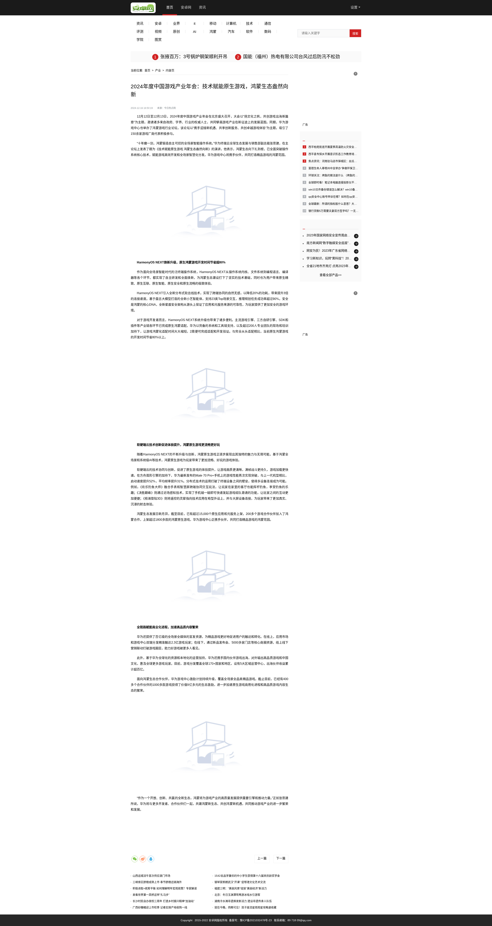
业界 (176, 24)
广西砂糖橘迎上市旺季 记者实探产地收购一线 (160, 907)
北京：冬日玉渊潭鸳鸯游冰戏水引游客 (237, 894)
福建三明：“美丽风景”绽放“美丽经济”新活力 (240, 888)
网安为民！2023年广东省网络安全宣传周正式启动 (341, 250)
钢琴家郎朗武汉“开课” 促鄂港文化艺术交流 (240, 882)
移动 (212, 24)
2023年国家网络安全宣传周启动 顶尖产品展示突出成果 (344, 235)
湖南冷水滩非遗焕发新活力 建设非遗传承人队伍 (243, 901)
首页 (169, 7)
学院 (139, 40)
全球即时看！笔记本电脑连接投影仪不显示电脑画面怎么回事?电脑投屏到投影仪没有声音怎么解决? (333, 182)
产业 (158, 70)
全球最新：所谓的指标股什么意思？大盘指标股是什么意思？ (333, 203)
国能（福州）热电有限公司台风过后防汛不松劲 (291, 56)
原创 (176, 32)
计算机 (231, 24)
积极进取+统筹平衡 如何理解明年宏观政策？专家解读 (165, 888)
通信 (267, 24)
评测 (139, 32)
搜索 (355, 33)
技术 (249, 24)
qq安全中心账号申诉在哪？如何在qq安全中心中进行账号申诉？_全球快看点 (333, 196)
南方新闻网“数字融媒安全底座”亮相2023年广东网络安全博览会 (349, 243)
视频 (158, 32)
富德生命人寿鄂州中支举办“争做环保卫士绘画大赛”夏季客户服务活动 (333, 168)
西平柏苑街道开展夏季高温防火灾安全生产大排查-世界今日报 (333, 146)
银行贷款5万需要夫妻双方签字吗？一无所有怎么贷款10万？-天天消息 (333, 210)
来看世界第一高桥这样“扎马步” (151, 894)
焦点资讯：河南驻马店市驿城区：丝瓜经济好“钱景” (333, 161)
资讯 (202, 7)
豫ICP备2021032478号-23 (256, 920)
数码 (267, 32)
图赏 (158, 40)
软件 (249, 32)
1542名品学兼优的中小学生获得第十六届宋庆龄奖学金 (247, 875)
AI (194, 32)
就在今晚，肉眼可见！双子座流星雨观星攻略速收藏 (245, 907)
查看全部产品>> (331, 275)
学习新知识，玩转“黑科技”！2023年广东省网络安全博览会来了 (349, 258)
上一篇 (262, 858)
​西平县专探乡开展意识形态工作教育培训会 (333, 154)
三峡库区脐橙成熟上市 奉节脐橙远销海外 (157, 882)
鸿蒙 (212, 32)
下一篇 (280, 858)
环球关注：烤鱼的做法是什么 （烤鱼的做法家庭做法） (333, 175)
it (194, 24)
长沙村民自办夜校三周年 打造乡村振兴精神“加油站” (163, 901)
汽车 (231, 32)
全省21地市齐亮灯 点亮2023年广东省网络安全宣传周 (343, 266)
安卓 (158, 24)
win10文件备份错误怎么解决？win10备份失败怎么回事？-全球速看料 (333, 189)
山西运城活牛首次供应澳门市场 (151, 875)
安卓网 (186, 7)
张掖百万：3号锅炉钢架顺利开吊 (193, 56)
